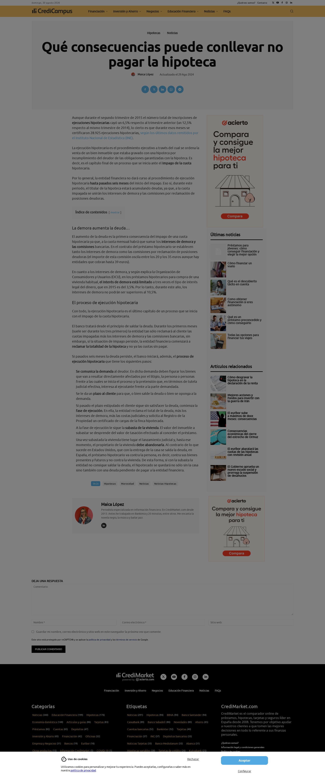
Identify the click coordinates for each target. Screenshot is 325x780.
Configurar (244, 771)
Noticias (172, 32)
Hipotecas (153, 32)
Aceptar (244, 760)
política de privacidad (83, 770)
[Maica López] (86, 515)
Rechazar (193, 759)
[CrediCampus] (52, 11)
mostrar (115, 212)
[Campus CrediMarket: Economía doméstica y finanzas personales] (135, 677)
